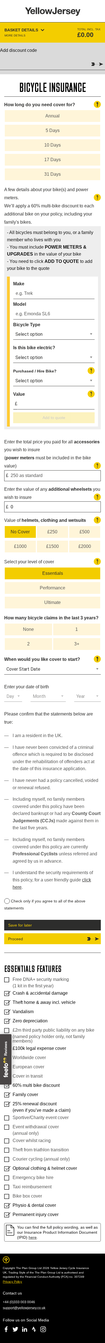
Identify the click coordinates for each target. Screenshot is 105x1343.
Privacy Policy (12, 1281)
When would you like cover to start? (51, 659)
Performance (52, 587)
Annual (52, 116)
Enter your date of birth (26, 686)
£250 (52, 531)
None (28, 629)
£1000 (20, 546)
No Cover (20, 531)
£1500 (52, 546)
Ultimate (52, 602)
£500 (85, 531)
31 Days (52, 174)
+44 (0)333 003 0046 (19, 1302)
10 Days (52, 145)
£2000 (84, 546)
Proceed (15, 939)
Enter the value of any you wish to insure (52, 493)
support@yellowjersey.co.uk (24, 1308)
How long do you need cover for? (51, 104)
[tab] (52, 32)
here (33, 1237)
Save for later (20, 925)
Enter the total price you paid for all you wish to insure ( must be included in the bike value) (52, 454)
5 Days (53, 130)
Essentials (52, 573)
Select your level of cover (51, 561)
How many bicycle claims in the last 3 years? (51, 617)
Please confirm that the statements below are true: (48, 718)
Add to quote (54, 417)
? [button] (97, 104)
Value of (51, 520)
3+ (76, 644)
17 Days (52, 159)
